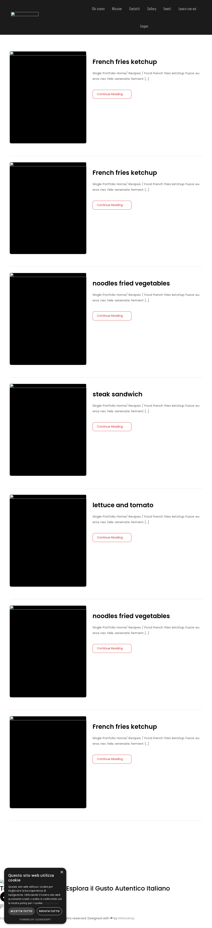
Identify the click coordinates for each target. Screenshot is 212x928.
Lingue (144, 26)
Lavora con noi (187, 8)
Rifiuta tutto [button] (49, 911)
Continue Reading (110, 94)
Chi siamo (98, 8)
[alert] (35, 896)
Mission (117, 8)
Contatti (134, 8)
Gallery (151, 8)
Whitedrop (126, 918)
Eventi (167, 8)
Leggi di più (51, 903)
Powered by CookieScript (35, 919)
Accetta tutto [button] (22, 911)
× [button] (61, 872)
